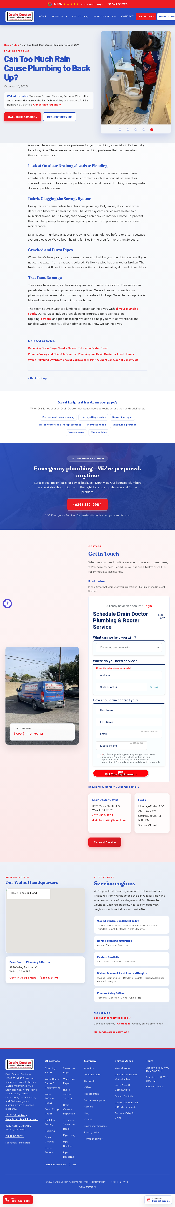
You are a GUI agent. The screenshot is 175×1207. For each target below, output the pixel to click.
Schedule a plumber (124, 424)
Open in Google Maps (22, 977)
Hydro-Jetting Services (67, 1094)
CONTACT (127, 16)
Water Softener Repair (50, 1098)
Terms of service (93, 1138)
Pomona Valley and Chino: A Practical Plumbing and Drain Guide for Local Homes (81, 354)
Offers (72, 1164)
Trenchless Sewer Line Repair (69, 1124)
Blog (16, 45)
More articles (99, 432)
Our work (89, 1081)
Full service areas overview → (112, 1031)
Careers (88, 1106)
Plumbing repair (96, 424)
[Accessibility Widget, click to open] (7, 603)
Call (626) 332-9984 (22, 116)
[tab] (120, 129)
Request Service (105, 842)
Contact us (123, 1023)
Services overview (55, 1164)
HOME (42, 16)
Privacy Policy (98, 1182)
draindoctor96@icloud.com (109, 820)
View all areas (122, 1068)
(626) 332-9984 (146, 16)
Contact (88, 1119)
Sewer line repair (122, 417)
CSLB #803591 (14, 1136)
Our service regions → (47, 104)
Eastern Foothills (124, 1096)
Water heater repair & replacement (60, 424)
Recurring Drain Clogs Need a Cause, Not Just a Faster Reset (68, 348)
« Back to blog (37, 378)
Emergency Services (95, 1126)
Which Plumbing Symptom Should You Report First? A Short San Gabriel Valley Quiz (83, 359)
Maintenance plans (94, 1100)
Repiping (50, 1130)
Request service (59, 116)
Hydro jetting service (93, 417)
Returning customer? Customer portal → (114, 786)
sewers (46, 318)
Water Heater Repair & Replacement (52, 1083)
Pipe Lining (69, 1135)
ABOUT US (78, 16)
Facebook (11, 1142)
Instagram (25, 1142)
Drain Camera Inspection (69, 1109)
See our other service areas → (112, 1017)
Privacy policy (91, 1132)
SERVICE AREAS (103, 16)
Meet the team (92, 1074)
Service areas (76, 432)
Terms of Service (119, 1182)
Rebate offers (91, 1093)
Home (7, 45)
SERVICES (58, 16)
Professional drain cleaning (58, 417)
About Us (89, 1068)
